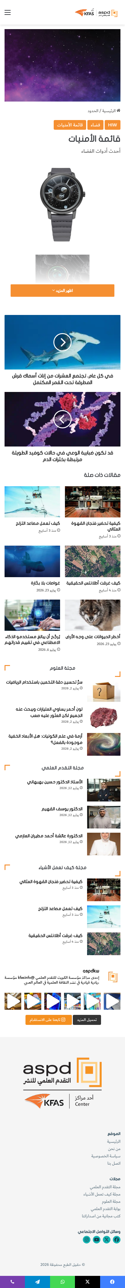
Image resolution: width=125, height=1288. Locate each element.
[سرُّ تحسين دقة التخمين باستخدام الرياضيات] (103, 690)
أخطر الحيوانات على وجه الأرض (93, 636)
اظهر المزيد (64, 290)
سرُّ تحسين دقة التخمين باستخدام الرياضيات (44, 682)
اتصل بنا (113, 1163)
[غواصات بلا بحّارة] (32, 561)
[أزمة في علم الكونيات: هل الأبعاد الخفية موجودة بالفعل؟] (103, 744)
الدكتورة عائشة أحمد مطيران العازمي (49, 836)
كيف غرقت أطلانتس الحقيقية (93, 583)
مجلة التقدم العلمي (105, 1186)
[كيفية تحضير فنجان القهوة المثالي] (92, 501)
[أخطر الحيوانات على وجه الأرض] (92, 615)
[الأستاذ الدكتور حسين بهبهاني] (103, 790)
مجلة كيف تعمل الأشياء (101, 1194)
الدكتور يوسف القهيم (62, 809)
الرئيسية (109, 110)
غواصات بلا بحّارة (45, 583)
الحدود (93, 110)
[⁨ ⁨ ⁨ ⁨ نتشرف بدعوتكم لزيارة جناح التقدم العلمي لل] (72, 1001)
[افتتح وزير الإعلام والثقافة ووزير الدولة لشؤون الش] (92, 1001)
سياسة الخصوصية (105, 1156)
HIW (112, 125)
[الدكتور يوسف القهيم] (103, 817)
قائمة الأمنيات (70, 125)
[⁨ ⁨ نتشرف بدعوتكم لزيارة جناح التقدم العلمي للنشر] (32, 1001)
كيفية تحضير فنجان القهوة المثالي (51, 881)
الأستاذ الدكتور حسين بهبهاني (55, 782)
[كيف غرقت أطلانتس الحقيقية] (92, 561)
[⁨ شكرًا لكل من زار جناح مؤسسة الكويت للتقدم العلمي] (112, 1001)
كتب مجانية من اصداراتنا (101, 1216)
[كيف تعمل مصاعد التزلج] (32, 501)
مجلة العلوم (111, 1201)
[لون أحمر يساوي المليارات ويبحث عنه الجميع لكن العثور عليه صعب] (103, 717)
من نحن (114, 1148)
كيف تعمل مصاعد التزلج (38, 523)
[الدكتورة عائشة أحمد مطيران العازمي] (103, 844)
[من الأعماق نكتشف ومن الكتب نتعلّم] (52, 1001)
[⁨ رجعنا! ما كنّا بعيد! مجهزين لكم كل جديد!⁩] (13, 1001)
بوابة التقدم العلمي (105, 1208)
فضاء (95, 125)
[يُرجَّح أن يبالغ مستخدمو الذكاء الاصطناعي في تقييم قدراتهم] (32, 615)
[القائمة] (8, 15)
